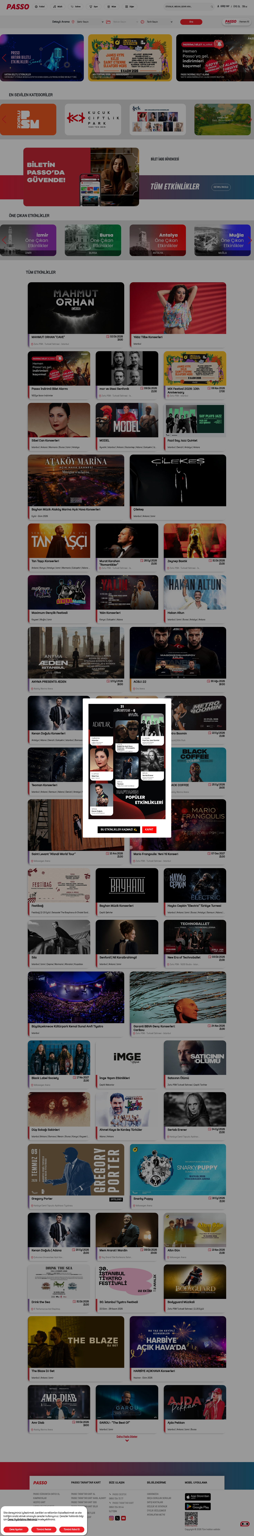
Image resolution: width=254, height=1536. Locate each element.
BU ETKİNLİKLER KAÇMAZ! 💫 (119, 829)
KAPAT (149, 829)
